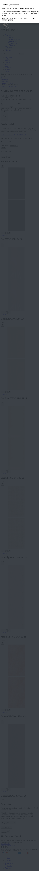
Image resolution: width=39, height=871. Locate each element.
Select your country (8, 18)
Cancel (4, 20)
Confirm (10, 20)
